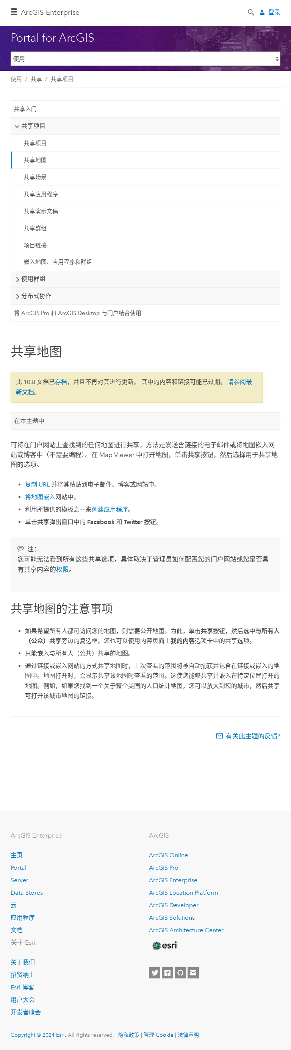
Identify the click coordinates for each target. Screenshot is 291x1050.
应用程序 (23, 917)
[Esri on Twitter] (154, 972)
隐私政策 (128, 1035)
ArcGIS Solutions (172, 917)
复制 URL (37, 484)
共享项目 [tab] (33, 125)
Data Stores (27, 892)
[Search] (252, 11)
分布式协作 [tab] (36, 296)
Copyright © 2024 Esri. (38, 1035)
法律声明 (188, 1035)
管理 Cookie (159, 1035)
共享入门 (25, 109)
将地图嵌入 (40, 497)
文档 (17, 930)
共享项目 (62, 79)
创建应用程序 (110, 509)
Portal (19, 867)
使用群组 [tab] (33, 278)
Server (19, 880)
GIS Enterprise (50, 12)
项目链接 (35, 245)
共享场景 (35, 177)
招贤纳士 (23, 974)
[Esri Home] (164, 946)
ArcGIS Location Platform (183, 892)
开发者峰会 (26, 1012)
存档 (61, 381)
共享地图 (35, 160)
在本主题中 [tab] (29, 420)
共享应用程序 (41, 194)
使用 (16, 79)
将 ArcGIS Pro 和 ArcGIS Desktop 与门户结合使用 (77, 313)
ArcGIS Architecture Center (186, 930)
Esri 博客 (22, 987)
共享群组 (35, 228)
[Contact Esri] (193, 972)
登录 (274, 12)
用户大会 (23, 999)
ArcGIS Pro (163, 867)
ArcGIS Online (168, 855)
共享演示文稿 (41, 211)
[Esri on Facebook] (167, 972)
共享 (36, 79)
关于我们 (23, 962)
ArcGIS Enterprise (173, 880)
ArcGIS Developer (174, 905)
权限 (62, 569)
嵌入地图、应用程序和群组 (58, 262)
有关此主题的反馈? (253, 736)
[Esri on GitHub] (180, 972)
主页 (17, 855)
